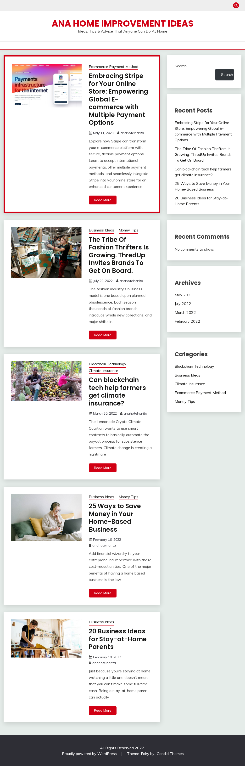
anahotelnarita (132, 133)
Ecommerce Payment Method (113, 66)
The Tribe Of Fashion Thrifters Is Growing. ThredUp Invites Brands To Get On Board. (119, 255)
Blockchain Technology (107, 364)
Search (181, 65)
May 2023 (184, 295)
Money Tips (128, 230)
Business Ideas (101, 230)
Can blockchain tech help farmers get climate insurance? (117, 392)
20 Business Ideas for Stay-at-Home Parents (118, 639)
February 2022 (187, 321)
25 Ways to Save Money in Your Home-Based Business (115, 518)
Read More (102, 200)
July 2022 (183, 303)
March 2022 (185, 312)
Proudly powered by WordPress (90, 753)
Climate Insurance (103, 370)
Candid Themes (170, 753)
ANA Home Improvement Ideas (123, 23)
